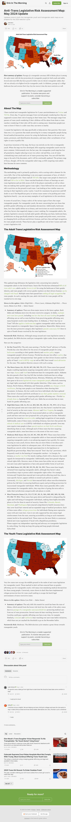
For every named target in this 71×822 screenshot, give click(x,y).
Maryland (10, 505)
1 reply (12, 717)
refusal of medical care (15, 423)
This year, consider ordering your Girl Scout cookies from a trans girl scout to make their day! (27, 773)
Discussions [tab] (17, 734)
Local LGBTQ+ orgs (26, 360)
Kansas (17, 372)
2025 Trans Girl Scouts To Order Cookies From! (23, 770)
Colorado (50, 502)
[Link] (1, 108)
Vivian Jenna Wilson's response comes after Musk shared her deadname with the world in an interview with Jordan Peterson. (27, 744)
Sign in (65, 3)
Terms (38, 809)
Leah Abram (11, 687)
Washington (22, 505)
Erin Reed (10, 22)
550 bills (36, 177)
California (28, 617)
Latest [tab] (10, 734)
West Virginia (48, 410)
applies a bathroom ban (27, 323)
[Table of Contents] (2, 411)
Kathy (9, 705)
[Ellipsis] (66, 687)
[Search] (46, 3)
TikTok (6, 115)
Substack (27, 818)
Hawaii (57, 502)
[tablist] (11, 671)
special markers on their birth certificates (47, 426)
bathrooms (11, 352)
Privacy (33, 809)
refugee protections (29, 510)
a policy (60, 355)
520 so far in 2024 (17, 180)
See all (7, 783)
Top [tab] (6, 734)
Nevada (29, 480)
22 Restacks (25, 652)
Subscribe (57, 3)
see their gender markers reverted (53, 394)
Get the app (44, 814)
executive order (29, 418)
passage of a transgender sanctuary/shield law (29, 610)
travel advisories (59, 360)
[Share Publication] (49, 3)
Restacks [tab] (15, 671)
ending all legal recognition (53, 293)
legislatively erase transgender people (36, 380)
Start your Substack (31, 814)
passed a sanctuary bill (51, 329)
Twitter (61, 112)
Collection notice (46, 809)
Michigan (19, 480)
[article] (35, 744)
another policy (49, 352)
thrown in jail (31, 288)
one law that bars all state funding (44, 315)
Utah (25, 372)
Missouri (36, 410)
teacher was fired (21, 456)
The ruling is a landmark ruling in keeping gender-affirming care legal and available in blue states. (26, 760)
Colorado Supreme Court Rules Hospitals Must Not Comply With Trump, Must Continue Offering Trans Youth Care (27, 755)
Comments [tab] (8, 671)
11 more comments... (10, 725)
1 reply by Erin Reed (15, 699)
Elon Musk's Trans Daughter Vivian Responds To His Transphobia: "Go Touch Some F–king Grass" (25, 740)
